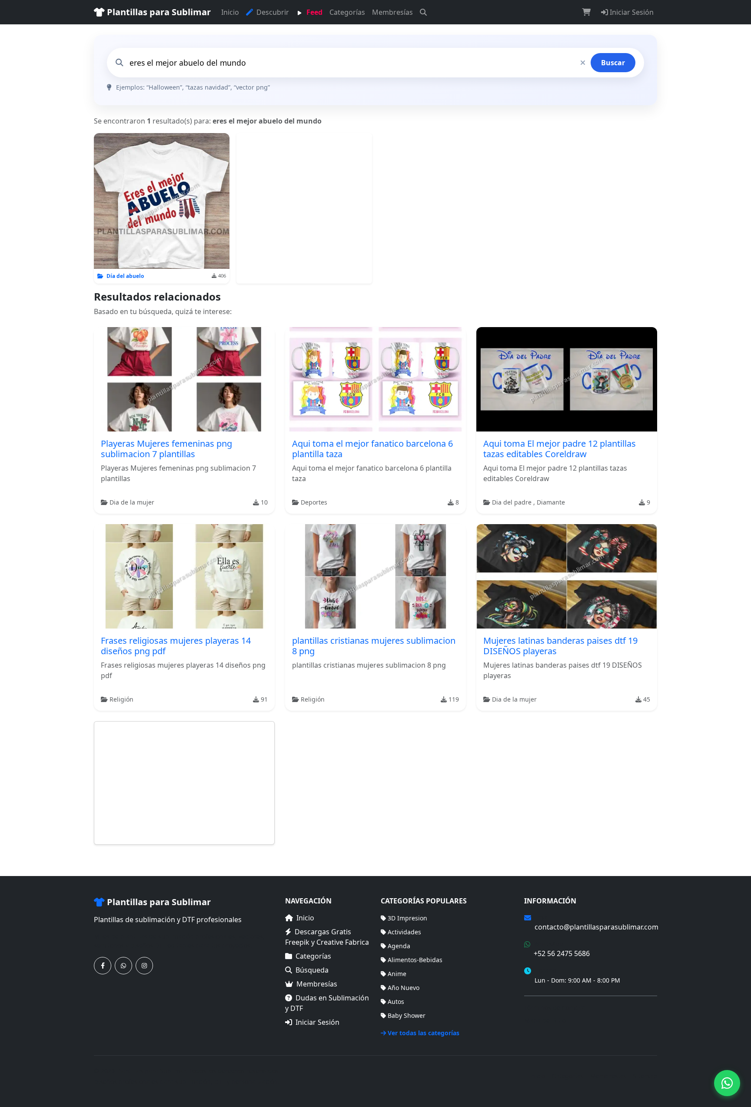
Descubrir (272, 12)
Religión (121, 699)
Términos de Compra (554, 1007)
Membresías (392, 12)
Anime (397, 974)
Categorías (347, 12)
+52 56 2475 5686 (562, 953)
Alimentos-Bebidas (415, 960)
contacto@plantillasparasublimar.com (596, 927)
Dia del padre (512, 502)
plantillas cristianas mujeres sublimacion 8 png (373, 646)
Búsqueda (312, 970)
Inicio (230, 12)
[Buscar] (423, 12)
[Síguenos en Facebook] (102, 965)
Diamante (551, 502)
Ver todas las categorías (423, 1033)
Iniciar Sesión (631, 12)
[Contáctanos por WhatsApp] (123, 965)
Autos (396, 1001)
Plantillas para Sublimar (158, 12)
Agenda (399, 946)
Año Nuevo (403, 987)
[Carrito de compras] (586, 12)
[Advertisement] (304, 208)
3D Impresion (407, 918)
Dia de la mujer (132, 502)
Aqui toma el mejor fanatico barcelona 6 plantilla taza (372, 449)
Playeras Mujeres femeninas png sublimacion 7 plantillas (166, 449)
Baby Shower (406, 1015)
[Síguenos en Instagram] (144, 965)
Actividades (404, 932)
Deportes (314, 502)
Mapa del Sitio (545, 1020)
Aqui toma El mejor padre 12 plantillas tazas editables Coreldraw (559, 449)
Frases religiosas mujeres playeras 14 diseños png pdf (176, 646)
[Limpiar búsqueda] (582, 62)
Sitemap (645, 1076)
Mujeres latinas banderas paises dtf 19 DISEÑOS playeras (560, 646)
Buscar (613, 62)
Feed (313, 12)
